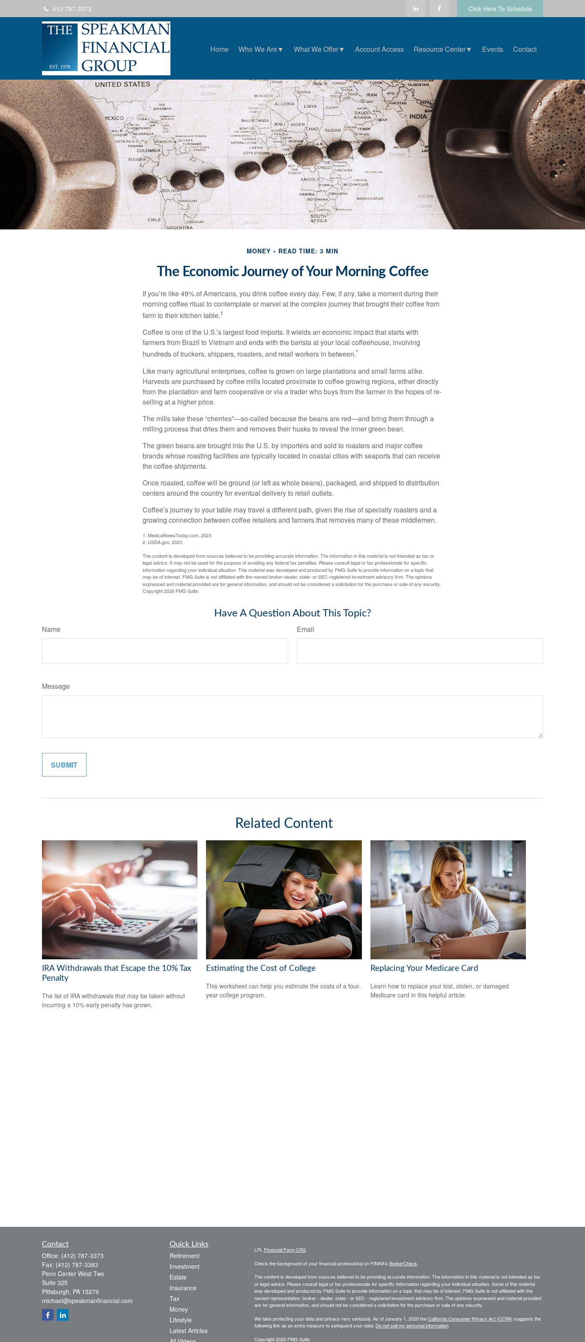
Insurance (183, 1287)
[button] (219, 48)
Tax (174, 1298)
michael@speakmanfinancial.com (87, 1300)
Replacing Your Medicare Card (424, 968)
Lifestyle (181, 1319)
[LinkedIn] (415, 8)
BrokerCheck (403, 1263)
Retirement (185, 1255)
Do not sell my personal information (412, 1325)
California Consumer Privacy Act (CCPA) (470, 1318)
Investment (185, 1266)
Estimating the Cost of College (261, 968)
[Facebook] (439, 8)
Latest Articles (189, 1330)
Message (56, 686)
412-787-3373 (72, 8)
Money (179, 1309)
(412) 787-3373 (82, 1255)
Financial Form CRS (285, 1249)
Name (51, 629)
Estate (178, 1277)
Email (305, 629)
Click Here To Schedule (500, 8)
